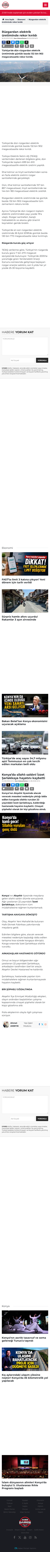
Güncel (9, 1500)
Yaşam (40, 1512)
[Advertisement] (25, 113)
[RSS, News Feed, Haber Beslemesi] (35, 1537)
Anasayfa (9, 1530)
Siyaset (25, 1500)
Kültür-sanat (40, 1509)
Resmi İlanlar (9, 1509)
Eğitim (40, 1506)
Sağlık (24, 1506)
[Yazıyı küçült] (22, 46)
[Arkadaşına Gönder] (27, 46)
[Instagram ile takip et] (45, 1024)
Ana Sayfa (9, 19)
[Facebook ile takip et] (39, 1024)
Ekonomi (21, 19)
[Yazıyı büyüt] (17, 46)
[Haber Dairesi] (5, 5)
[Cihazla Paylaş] (26, 42)
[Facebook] (4, 42)
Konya (40, 1503)
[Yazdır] (32, 46)
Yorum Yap (9, 46)
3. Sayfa (25, 1503)
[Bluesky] (13, 42)
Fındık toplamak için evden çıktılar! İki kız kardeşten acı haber (26, 13)
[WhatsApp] (22, 42)
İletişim (29, 1530)
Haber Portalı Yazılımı (27, 1548)
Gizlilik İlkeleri (39, 1530)
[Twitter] (8, 42)
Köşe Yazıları (25, 1512)
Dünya (25, 1509)
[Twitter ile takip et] (42, 1024)
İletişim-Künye (20, 1530)
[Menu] (45, 5)
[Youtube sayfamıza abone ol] (25, 1537)
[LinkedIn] (17, 42)
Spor (9, 1506)
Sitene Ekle (25, 1533)
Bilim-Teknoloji (10, 1512)
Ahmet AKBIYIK (14, 1024)
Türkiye (9, 1503)
